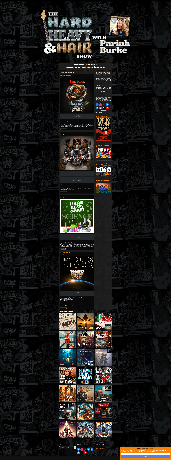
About (68, 450)
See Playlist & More (63, 128)
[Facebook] (97, 104)
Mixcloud (107, 81)
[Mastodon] (97, 108)
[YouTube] (107, 108)
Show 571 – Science (65, 196)
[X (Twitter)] (103, 108)
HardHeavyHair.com (101, 81)
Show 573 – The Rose (65, 75)
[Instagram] (100, 104)
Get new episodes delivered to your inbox (101, 446)
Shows (63, 450)
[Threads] (103, 104)
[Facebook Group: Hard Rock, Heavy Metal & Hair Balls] (100, 108)
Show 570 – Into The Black (67, 252)
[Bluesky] (107, 104)
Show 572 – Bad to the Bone (67, 133)
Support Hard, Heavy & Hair (99, 448)
